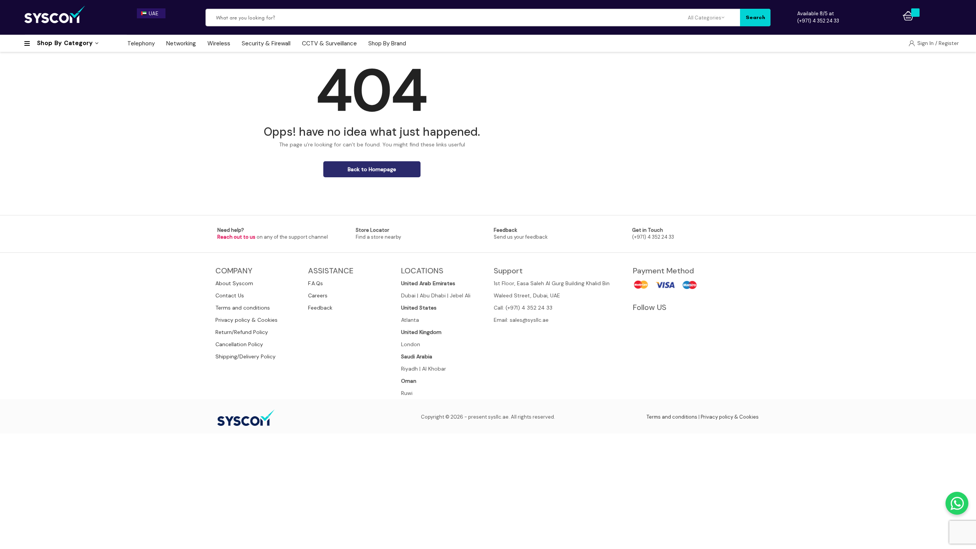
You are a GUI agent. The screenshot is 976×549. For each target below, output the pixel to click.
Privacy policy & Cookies (246, 319)
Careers (317, 295)
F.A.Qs (315, 283)
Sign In (926, 43)
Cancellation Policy (239, 344)
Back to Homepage (372, 169)
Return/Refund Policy (241, 332)
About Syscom (234, 283)
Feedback (320, 307)
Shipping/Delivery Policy (245, 356)
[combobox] (446, 18)
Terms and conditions (242, 307)
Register (949, 43)
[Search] (755, 17)
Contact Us (229, 295)
